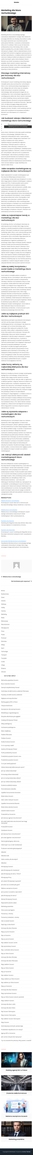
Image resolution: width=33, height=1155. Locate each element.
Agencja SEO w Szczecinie (8, 1033)
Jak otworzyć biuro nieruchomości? (10, 834)
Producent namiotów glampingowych (11, 848)
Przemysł (3, 638)
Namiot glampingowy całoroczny (10, 841)
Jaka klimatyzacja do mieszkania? (10, 870)
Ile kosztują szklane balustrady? (9, 774)
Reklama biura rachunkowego (9, 510)
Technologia (4, 651)
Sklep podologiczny (6, 723)
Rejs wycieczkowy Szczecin (8, 946)
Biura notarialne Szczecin (8, 684)
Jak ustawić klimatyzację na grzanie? (11, 881)
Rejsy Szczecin (5, 1022)
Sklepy (3, 644)
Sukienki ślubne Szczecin (8, 810)
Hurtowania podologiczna (8, 727)
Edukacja (3, 604)
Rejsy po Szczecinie (6, 986)
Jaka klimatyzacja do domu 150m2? (11, 874)
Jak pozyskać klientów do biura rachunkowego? (13, 541)
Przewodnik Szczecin (7, 826)
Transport (4, 655)
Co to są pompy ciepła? (7, 745)
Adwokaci (3, 863)
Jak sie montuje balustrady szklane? (11, 778)
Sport (2, 648)
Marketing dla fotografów (8, 530)
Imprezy (3, 611)
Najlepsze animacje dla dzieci (9, 698)
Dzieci (2, 597)
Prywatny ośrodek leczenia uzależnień (11, 694)
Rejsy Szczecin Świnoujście (8, 1015)
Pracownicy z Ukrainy (7, 913)
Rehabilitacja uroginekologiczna (10, 713)
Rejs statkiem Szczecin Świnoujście (10, 1018)
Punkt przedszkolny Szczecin (9, 752)
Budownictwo (5, 594)
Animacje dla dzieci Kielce (8, 1008)
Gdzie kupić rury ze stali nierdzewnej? (11, 845)
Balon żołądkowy (6, 731)
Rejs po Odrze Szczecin (7, 953)
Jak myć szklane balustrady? (8, 771)
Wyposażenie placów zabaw (9, 903)
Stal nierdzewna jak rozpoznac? (20, 581)
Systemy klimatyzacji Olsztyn (9, 749)
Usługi (3, 665)
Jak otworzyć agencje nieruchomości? (11, 818)
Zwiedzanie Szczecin (6, 830)
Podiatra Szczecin (6, 738)
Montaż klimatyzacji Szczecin (9, 899)
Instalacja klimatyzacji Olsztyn (9, 720)
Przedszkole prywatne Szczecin (9, 760)
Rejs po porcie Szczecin (7, 939)
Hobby (3, 607)
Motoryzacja (4, 621)
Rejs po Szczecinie (6, 971)
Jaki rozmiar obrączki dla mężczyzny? (11, 1037)
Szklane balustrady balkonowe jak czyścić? (12, 767)
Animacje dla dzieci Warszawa (9, 961)
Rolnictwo (4, 641)
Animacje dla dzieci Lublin (8, 1004)
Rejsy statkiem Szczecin (7, 964)
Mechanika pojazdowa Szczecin (9, 680)
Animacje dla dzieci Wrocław (9, 957)
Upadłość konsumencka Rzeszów (10, 803)
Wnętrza (3, 668)
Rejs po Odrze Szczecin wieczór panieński (12, 997)
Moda (2, 617)
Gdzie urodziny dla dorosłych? (9, 859)
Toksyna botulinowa (6, 705)
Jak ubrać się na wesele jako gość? (10, 884)
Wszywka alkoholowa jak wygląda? (10, 716)
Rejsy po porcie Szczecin (7, 932)
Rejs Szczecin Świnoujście (8, 1011)
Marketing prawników (7, 906)
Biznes (3, 590)
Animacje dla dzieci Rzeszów (9, 928)
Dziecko (3, 600)
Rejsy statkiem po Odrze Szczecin (10, 979)
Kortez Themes (26, 1152)
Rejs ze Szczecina (5, 935)
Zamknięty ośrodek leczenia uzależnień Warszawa (15, 691)
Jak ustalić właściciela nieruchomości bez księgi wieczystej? (14, 822)
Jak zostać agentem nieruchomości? (11, 837)
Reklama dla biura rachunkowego (10, 500)
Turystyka (4, 658)
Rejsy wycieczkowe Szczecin (8, 993)
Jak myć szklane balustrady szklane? (11, 781)
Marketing (4, 614)
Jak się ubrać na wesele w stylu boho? (11, 892)
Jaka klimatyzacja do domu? (8, 895)
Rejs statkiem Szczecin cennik (9, 942)
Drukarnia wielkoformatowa (9, 785)
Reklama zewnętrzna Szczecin (9, 888)
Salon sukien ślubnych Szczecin (9, 800)
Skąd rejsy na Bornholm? (8, 924)
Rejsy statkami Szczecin (7, 1000)
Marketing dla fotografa (7, 521)
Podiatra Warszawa (6, 734)
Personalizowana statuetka (8, 789)
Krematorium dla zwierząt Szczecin (10, 709)
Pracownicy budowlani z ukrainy (10, 917)
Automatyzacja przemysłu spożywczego (12, 1026)
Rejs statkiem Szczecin (7, 975)
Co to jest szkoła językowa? (8, 763)
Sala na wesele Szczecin (7, 921)
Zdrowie (3, 672)
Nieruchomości (5, 624)
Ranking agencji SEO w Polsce (9, 702)
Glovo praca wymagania (7, 910)
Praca (2, 631)
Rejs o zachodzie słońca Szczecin (10, 950)
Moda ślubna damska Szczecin (9, 807)
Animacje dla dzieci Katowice (9, 989)
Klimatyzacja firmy (6, 877)
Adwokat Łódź (5, 855)
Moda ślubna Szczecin (7, 796)
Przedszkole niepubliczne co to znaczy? (12, 1029)
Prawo (3, 634)
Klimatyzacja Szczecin (7, 866)
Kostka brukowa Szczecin (8, 742)
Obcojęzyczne (5, 628)
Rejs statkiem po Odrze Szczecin (10, 982)
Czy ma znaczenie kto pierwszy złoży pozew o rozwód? (16, 1040)
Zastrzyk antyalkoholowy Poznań (10, 687)
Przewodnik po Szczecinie (8, 814)
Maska (16, 2)
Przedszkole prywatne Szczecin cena (11, 756)
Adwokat (3, 852)
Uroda (3, 661)
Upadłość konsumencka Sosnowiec (11, 792)
